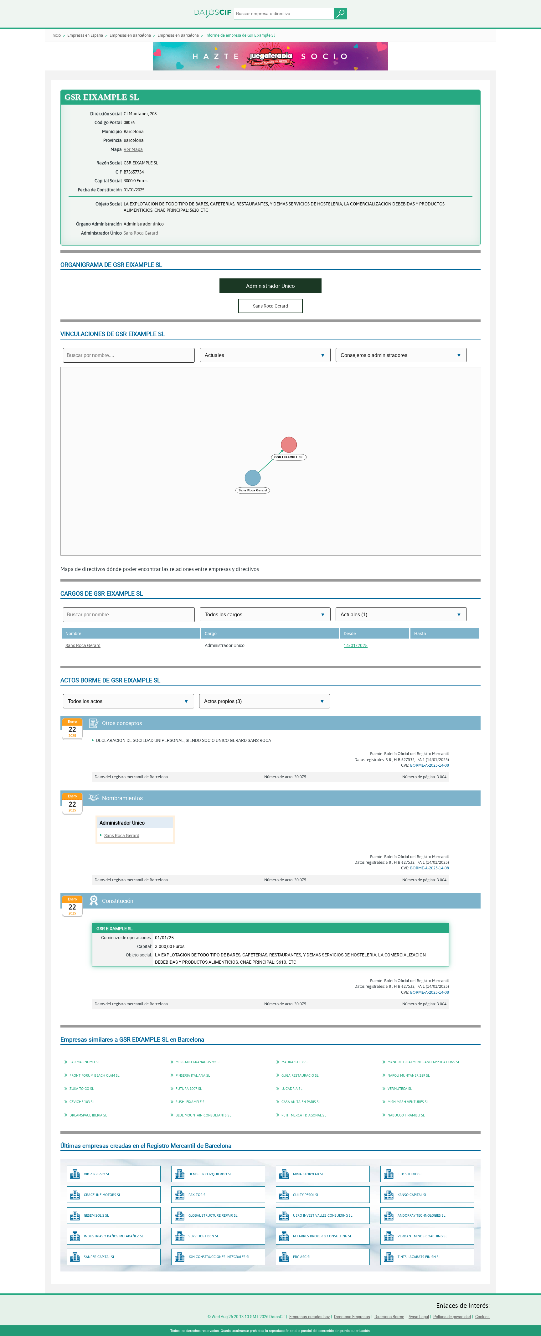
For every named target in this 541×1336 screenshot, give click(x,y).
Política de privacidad (452, 1316)
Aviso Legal (419, 1316)
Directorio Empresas (352, 1316)
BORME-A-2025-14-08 (429, 765)
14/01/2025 (356, 645)
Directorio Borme (389, 1316)
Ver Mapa (133, 149)
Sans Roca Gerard (141, 233)
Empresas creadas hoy (309, 1316)
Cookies (482, 1316)
